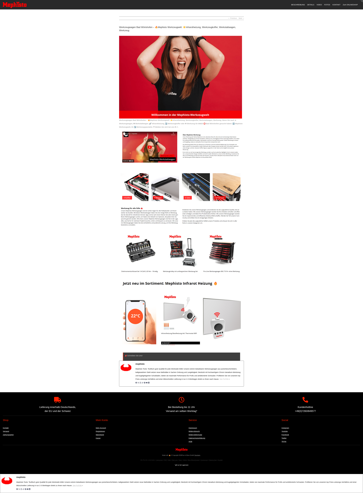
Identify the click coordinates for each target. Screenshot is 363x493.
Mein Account (101, 428)
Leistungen (159, 460)
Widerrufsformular (195, 435)
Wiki (169, 460)
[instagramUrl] (140, 383)
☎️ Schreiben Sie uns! (134, 356)
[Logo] (181, 449)
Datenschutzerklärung (197, 438)
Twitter (284, 438)
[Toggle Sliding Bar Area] (361, 1)
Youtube (285, 431)
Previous (233, 18)
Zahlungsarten (8, 435)
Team (180, 460)
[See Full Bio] (229, 379)
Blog (189, 460)
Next (240, 18)
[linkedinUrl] (148, 383)
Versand (6, 431)
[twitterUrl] (138, 383)
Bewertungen (195, 460)
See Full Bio (224, 379)
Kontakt (6, 428)
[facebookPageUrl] (136, 383)
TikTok (284, 442)
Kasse (98, 438)
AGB (190, 442)
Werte (185, 460)
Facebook (285, 435)
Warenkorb (100, 435)
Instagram (285, 428)
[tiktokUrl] (142, 383)
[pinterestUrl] (144, 383)
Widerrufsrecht (194, 431)
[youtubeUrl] (146, 383)
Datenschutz (213, 460)
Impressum (193, 428)
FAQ (165, 460)
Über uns (174, 460)
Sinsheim (197, 455)
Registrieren (100, 431)
